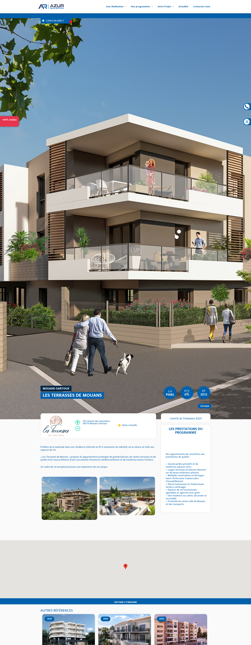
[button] (125, 566)
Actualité (183, 7)
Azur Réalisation (114, 7)
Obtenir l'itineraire (125, 602)
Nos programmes (140, 7)
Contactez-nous (201, 7)
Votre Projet (164, 7)
